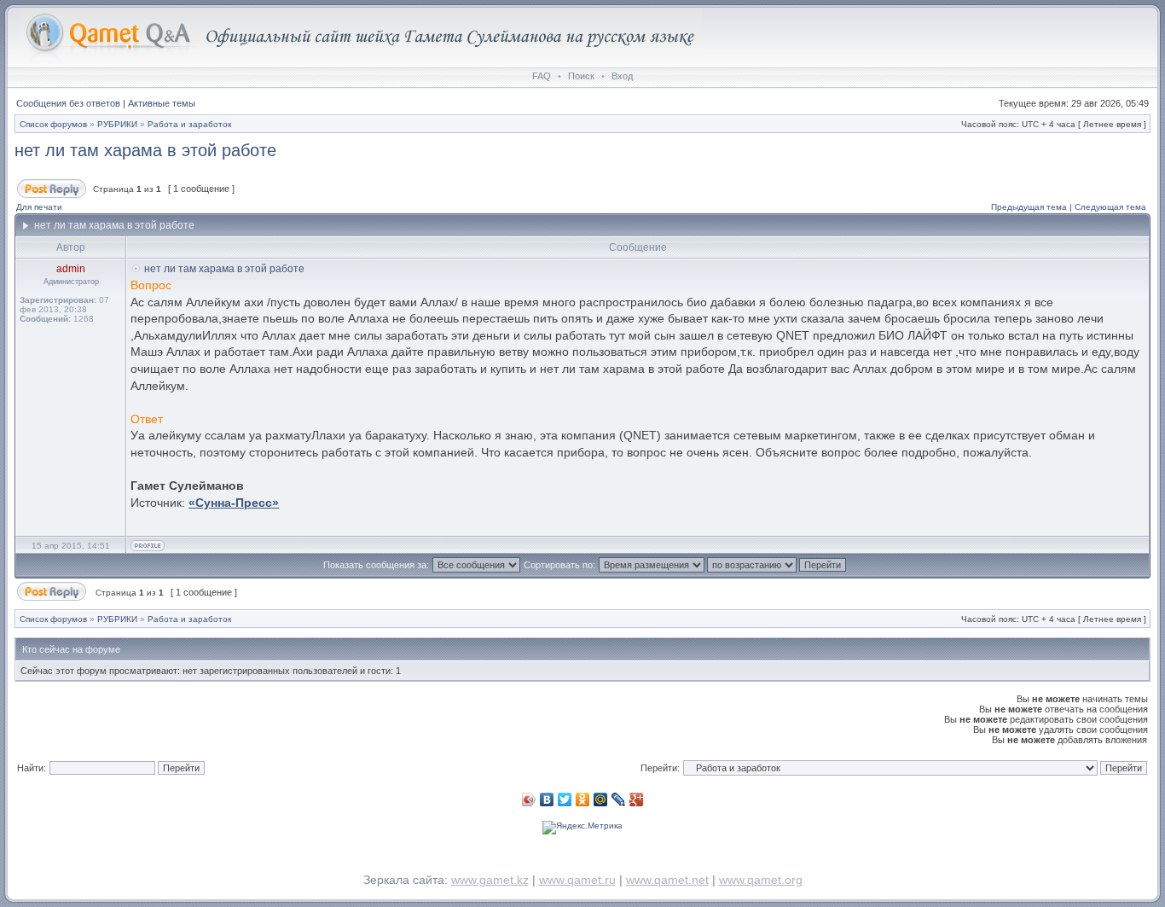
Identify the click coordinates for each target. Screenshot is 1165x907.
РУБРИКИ (117, 124)
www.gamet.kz (490, 880)
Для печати (39, 207)
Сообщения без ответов (68, 103)
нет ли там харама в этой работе (145, 150)
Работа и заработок (189, 124)
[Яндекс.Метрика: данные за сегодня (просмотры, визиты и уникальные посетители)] (582, 827)
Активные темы (161, 103)
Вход (622, 76)
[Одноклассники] (583, 799)
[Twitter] (565, 799)
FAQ (541, 76)
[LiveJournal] (619, 799)
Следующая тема (1110, 207)
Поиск (581, 76)
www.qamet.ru (577, 880)
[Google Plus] (637, 799)
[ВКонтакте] (547, 799)
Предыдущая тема (1029, 207)
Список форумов (53, 124)
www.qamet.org (761, 880)
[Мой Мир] (601, 799)
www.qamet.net (667, 880)
